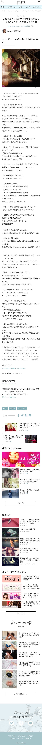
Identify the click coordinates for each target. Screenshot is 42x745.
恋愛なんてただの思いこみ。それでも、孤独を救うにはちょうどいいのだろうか (29, 540)
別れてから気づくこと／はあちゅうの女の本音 (29, 491)
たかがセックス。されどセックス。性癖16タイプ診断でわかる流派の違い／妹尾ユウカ (29, 654)
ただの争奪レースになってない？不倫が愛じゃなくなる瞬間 (30, 549)
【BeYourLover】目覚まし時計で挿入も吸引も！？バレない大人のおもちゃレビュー (29, 673)
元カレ (13, 408)
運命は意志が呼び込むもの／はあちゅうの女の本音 (30, 470)
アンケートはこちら (9, 397)
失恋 (5, 408)
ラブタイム (11, 7)
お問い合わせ (21, 736)
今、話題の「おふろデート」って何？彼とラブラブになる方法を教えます (29, 635)
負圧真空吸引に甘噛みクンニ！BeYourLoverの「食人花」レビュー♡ (29, 683)
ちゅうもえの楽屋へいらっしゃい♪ (14, 368)
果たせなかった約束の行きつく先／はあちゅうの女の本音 (30, 480)
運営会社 (28, 738)
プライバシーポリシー (16, 738)
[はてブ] (26, 415)
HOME (3, 10)
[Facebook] (18, 415)
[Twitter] (22, 415)
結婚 (20, 7)
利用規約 (30, 736)
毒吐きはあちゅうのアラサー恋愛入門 (19, 26)
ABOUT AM (11, 736)
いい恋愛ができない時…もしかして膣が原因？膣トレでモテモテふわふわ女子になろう (29, 664)
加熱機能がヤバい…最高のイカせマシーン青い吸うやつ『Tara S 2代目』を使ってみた (29, 644)
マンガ (28, 7)
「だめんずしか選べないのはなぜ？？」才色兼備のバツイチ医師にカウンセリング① (29, 521)
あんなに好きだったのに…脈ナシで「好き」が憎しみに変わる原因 (30, 560)
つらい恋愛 (16, 11)
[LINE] (29, 415)
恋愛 (2, 7)
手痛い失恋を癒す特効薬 (27, 529)
